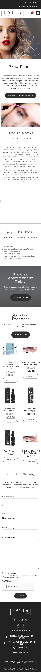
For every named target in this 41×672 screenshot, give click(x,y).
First (4, 505)
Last (3, 513)
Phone (8, 518)
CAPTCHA (6, 581)
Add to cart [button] (10, 380)
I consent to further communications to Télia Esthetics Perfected (20, 576)
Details (8, 537)
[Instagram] (23, 625)
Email (8, 528)
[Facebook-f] (18, 625)
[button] (38, 13)
